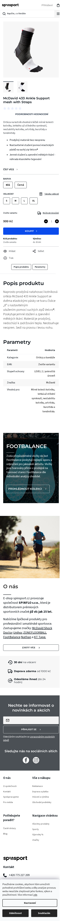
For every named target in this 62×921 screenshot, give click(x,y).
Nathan (26, 637)
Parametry (40, 267)
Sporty (35, 829)
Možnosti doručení (51, 213)
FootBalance (11, 637)
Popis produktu (21, 267)
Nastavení (30, 903)
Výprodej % (37, 834)
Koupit (29, 231)
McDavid (38, 628)
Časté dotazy (9, 828)
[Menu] (58, 14)
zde (35, 895)
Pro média (8, 802)
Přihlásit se (28, 729)
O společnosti (10, 786)
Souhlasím (44, 913)
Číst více (8, 169)
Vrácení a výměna (40, 797)
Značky (35, 840)
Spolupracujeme (11, 797)
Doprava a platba (40, 791)
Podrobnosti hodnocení (31, 114)
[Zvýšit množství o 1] (57, 221)
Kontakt (7, 791)
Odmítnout (15, 913)
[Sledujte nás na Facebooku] (26, 760)
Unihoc (18, 632)
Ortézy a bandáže (45, 357)
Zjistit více (28, 647)
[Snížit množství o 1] (46, 221)
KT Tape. (40, 637)
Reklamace (37, 786)
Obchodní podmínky (41, 802)
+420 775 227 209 (19, 875)
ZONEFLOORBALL (35, 632)
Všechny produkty (40, 824)
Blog (5, 833)
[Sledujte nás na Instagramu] (36, 760)
